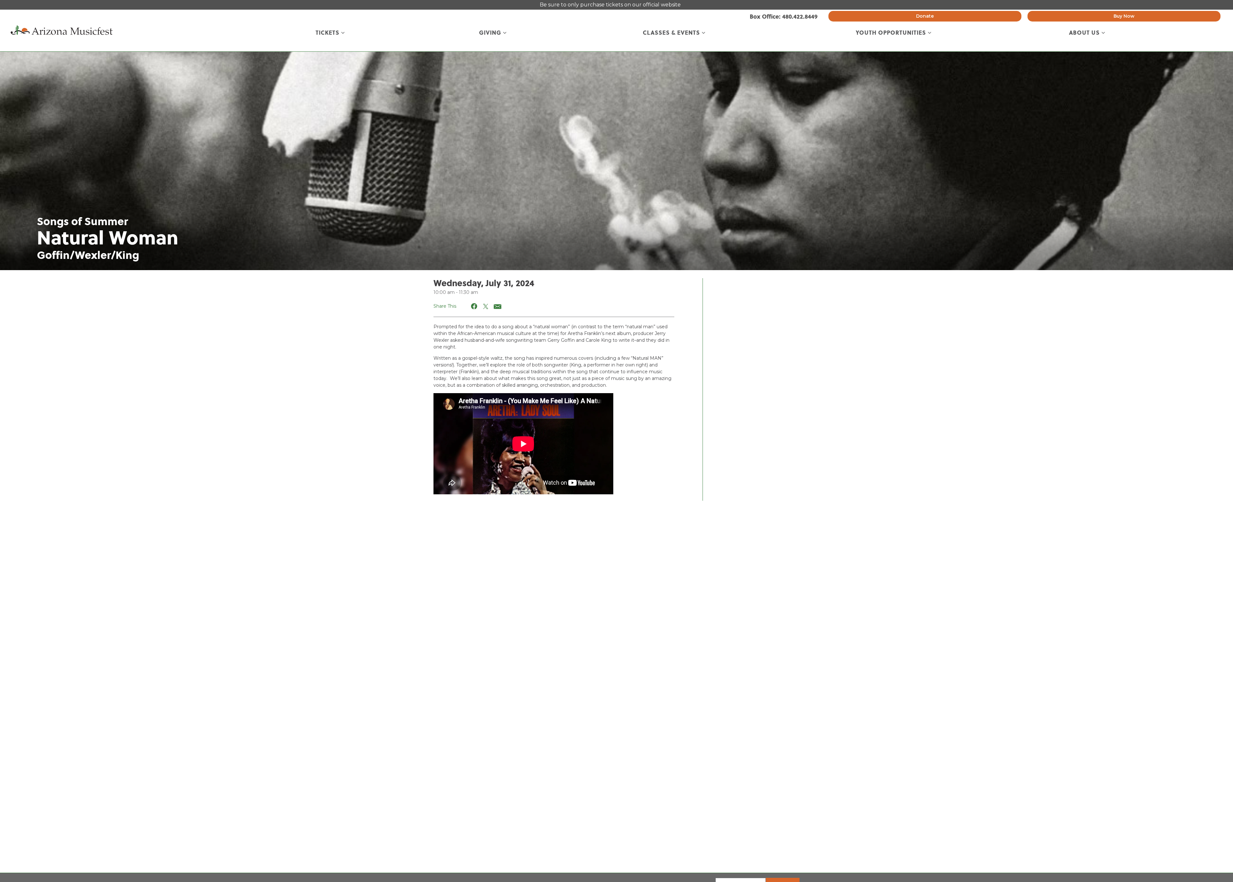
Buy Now (1124, 16)
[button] (474, 306)
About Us (1085, 33)
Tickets (328, 33)
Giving (491, 33)
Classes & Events (672, 33)
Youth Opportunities (892, 33)
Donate (925, 16)
